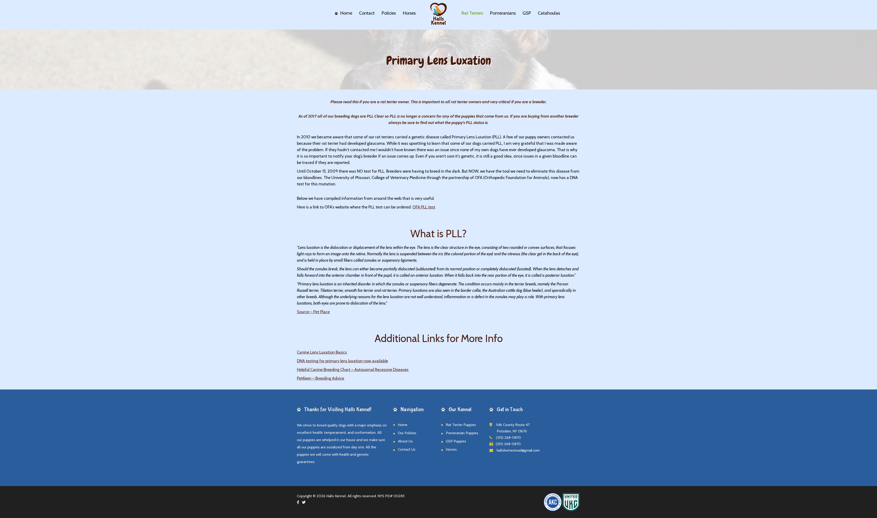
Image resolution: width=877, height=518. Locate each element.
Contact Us (406, 449)
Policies (388, 13)
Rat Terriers (472, 13)
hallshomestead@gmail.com (516, 450)
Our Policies (407, 433)
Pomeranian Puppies (462, 433)
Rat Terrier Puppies (461, 425)
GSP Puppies (456, 441)
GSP (527, 13)
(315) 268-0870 (506, 437)
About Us (405, 441)
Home (346, 13)
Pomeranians (503, 13)
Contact (367, 13)
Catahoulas (549, 13)
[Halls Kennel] (438, 12)
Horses (409, 13)
